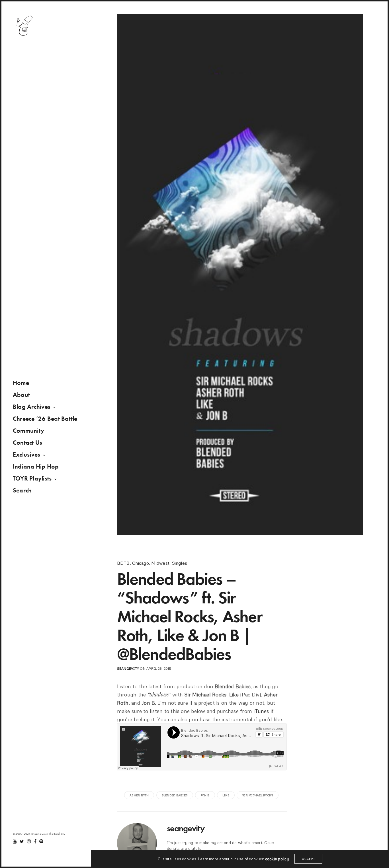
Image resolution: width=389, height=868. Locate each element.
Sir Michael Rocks (257, 795)
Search (22, 490)
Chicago (140, 563)
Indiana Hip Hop (36, 466)
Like (225, 795)
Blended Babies (175, 795)
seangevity (128, 668)
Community (28, 430)
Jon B (204, 795)
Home (21, 383)
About (21, 395)
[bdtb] (24, 25)
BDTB (123, 563)
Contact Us (27, 442)
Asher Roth (139, 795)
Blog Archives (31, 407)
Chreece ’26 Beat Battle (45, 419)
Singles (179, 563)
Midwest (160, 563)
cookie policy (277, 859)
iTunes (261, 711)
